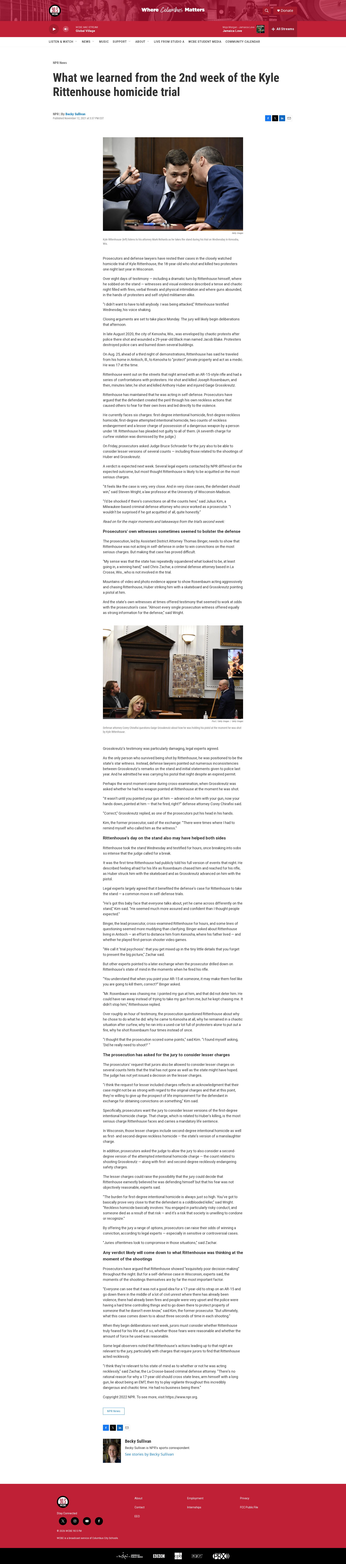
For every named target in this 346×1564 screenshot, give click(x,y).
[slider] (72, 29)
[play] (54, 29)
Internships (194, 1507)
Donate (287, 10)
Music (104, 41)
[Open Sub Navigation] (76, 41)
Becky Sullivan (75, 114)
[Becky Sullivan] (112, 1451)
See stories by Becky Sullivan (149, 1454)
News (86, 41)
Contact (140, 1507)
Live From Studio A (169, 41)
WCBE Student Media (204, 41)
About (140, 41)
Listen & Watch (61, 41)
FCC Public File (249, 1507)
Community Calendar (242, 41)
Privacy (244, 1498)
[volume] (65, 29)
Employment (195, 1498)
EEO (137, 1516)
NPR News (60, 63)
